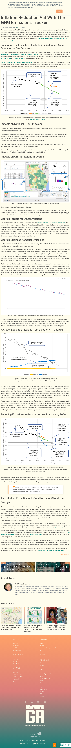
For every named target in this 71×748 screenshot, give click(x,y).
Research (66, 554)
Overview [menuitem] (15, 643)
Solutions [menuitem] (17, 639)
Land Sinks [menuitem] (16, 648)
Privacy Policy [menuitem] (26, 743)
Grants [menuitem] (41, 643)
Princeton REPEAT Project (38, 119)
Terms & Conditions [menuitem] (42, 743)
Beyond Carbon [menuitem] (19, 655)
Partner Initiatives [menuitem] (18, 677)
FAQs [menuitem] (14, 681)
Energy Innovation (19, 59)
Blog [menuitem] (40, 650)
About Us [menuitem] (16, 668)
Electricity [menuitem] (16, 646)
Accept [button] (59, 11)
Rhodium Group (6, 59)
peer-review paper (36, 534)
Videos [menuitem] (41, 646)
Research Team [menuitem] (17, 674)
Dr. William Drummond (9, 27)
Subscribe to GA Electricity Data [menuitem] (44, 659)
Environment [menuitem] (16, 663)
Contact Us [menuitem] (16, 679)
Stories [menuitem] (42, 691)
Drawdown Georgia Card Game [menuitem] (48, 648)
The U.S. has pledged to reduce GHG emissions (16, 62)
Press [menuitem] (41, 676)
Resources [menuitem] (43, 639)
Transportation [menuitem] (17, 650)
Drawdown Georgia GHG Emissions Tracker (51, 223)
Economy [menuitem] (16, 661)
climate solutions (59, 528)
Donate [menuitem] (41, 665)
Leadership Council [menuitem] (45, 674)
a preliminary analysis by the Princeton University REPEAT (20, 54)
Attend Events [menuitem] (43, 663)
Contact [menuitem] (42, 696)
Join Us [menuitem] (42, 655)
